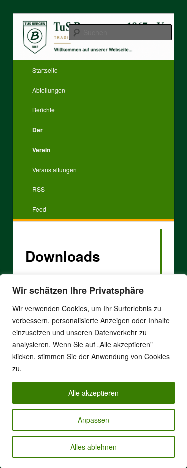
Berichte (43, 109)
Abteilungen (48, 90)
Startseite (45, 70)
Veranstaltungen (54, 169)
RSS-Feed (39, 199)
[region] (93, 371)
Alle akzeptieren (93, 393)
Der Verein (41, 139)
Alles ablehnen (93, 447)
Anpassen (93, 420)
